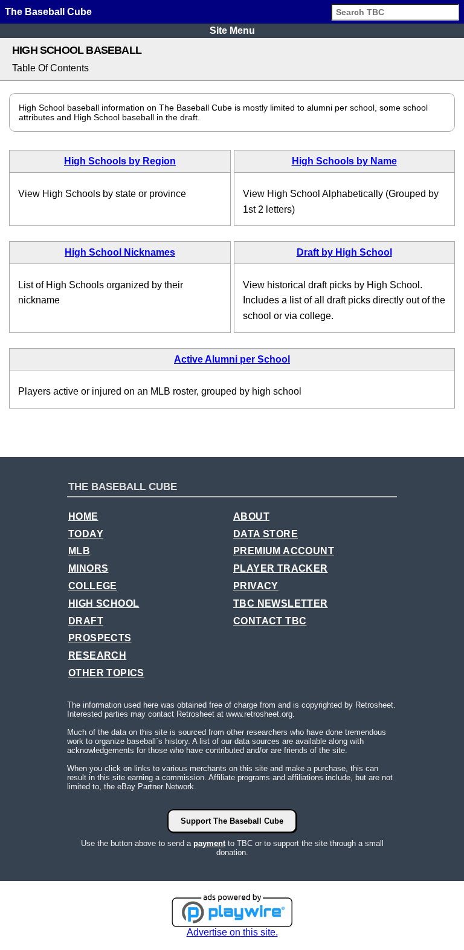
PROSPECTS (100, 638)
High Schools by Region (120, 161)
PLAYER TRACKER (280, 568)
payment (209, 843)
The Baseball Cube (48, 12)
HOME (83, 516)
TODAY (85, 534)
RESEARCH (97, 655)
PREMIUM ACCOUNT (283, 551)
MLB (79, 551)
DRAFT (85, 621)
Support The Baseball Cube (232, 821)
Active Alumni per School (232, 359)
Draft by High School (344, 252)
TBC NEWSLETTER (280, 603)
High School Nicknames (120, 252)
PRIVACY (256, 586)
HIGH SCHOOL (103, 603)
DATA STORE (265, 534)
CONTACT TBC (269, 621)
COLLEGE (92, 586)
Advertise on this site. (232, 932)
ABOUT (251, 516)
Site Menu (232, 30)
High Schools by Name (344, 161)
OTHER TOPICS (106, 673)
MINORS (88, 568)
